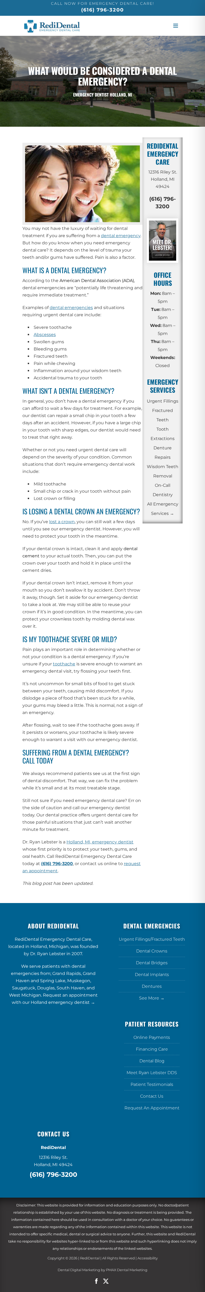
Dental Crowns (151, 951)
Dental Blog (151, 1060)
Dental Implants (152, 974)
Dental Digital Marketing (79, 1270)
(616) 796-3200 (102, 10)
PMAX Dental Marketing (126, 1270)
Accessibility (147, 1258)
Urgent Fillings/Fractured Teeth (152, 939)
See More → (151, 998)
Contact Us (151, 1096)
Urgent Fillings (162, 401)
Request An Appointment (151, 1107)
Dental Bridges (152, 962)
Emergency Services (162, 386)
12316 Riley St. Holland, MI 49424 (162, 179)
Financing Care (152, 1049)
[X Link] (109, 1281)
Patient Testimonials (152, 1084)
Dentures (152, 986)
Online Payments (151, 1037)
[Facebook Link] (96, 1281)
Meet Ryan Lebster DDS (152, 1072)
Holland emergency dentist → (63, 1002)
